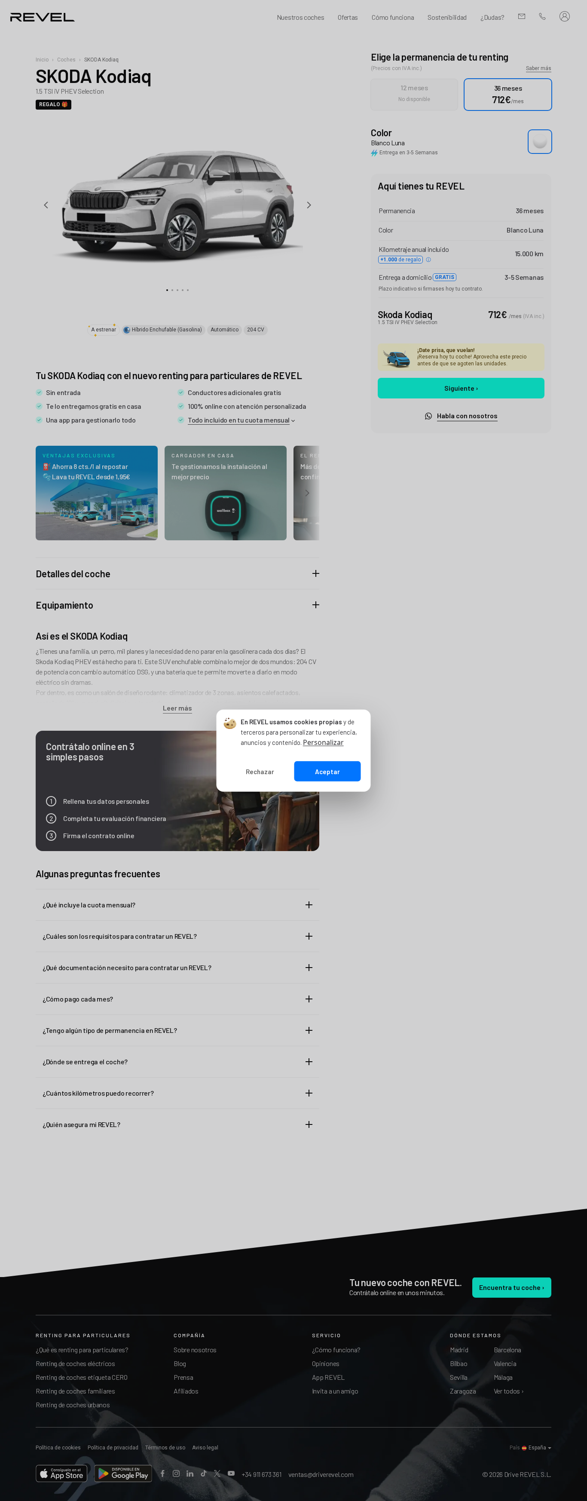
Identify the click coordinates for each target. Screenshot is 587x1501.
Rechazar (260, 771)
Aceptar (327, 771)
